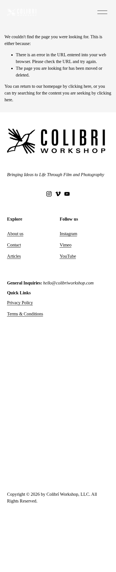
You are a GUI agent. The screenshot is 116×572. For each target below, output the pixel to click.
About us (15, 233)
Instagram (68, 233)
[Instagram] (49, 194)
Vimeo (66, 245)
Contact (14, 245)
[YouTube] (67, 194)
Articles (14, 256)
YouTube (68, 256)
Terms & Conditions (25, 313)
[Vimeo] (58, 194)
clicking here (79, 86)
